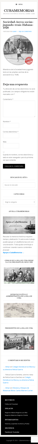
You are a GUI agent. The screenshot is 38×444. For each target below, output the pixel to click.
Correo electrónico (10, 132)
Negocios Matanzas (11, 415)
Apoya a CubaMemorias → (13, 252)
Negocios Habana (10, 412)
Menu (20, 4)
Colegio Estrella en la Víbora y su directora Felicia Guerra (18, 380)
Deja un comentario (25, 31)
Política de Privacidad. (11, 404)
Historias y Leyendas (11, 424)
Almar (7, 367)
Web (4, 142)
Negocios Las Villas (21, 412)
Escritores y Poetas (23, 424)
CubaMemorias (19, 10)
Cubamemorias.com (25, 440)
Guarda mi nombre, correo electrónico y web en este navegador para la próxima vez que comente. (18, 157)
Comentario (8, 99)
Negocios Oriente (22, 415)
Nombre (7, 121)
